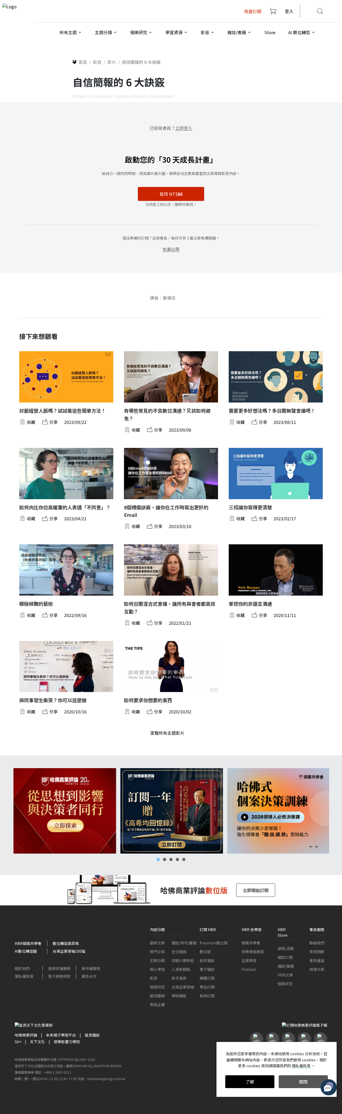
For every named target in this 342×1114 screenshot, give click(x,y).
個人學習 (157, 969)
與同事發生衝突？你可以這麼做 (53, 700)
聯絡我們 (316, 942)
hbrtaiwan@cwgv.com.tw (106, 1078)
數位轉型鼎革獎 (66, 943)
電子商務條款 (59, 976)
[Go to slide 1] (158, 859)
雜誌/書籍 (286, 966)
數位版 (205, 951)
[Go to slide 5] (183, 859)
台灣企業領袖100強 (69, 951)
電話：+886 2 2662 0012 (53, 1072)
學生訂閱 (207, 987)
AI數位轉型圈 (26, 951)
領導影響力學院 (67, 1041)
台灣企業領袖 (183, 987)
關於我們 (22, 968)
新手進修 (179, 978)
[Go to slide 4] (177, 859)
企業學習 (249, 960)
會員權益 (316, 960)
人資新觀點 (181, 969)
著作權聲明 (90, 968)
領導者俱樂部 (253, 951)
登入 (289, 11)
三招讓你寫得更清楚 (250, 507)
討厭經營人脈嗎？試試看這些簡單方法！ (62, 410)
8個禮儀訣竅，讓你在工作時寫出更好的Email (166, 511)
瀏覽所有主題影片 (167, 733)
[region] (171, 811)
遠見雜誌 (92, 1035)
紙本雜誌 (207, 960)
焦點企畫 (157, 1004)
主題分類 (157, 960)
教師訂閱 (207, 995)
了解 (250, 1081)
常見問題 (316, 951)
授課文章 (316, 969)
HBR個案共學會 (28, 943)
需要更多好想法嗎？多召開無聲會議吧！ (272, 410)
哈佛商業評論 (26, 1035)
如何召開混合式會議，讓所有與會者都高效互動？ (169, 607)
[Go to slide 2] (164, 859)
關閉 (303, 1081)
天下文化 (37, 1041)
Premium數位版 (214, 942)
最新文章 (157, 942)
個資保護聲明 (59, 968)
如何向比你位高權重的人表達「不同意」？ (65, 507)
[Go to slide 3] (171, 859)
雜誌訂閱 (285, 957)
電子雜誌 (207, 969)
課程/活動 (286, 948)
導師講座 (179, 995)
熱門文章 (157, 951)
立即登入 (183, 128)
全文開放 (179, 951)
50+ (18, 1041)
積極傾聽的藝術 (36, 603)
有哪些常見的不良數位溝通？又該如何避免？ (167, 414)
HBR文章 (285, 975)
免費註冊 (171, 249)
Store (269, 32)
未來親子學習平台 (61, 1035)
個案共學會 (251, 942)
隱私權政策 (24, 976)
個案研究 (157, 987)
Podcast (249, 969)
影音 (153, 978)
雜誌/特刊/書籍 (184, 942)
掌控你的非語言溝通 (250, 603)
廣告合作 (88, 976)
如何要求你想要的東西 (148, 700)
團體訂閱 (207, 978)
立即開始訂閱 (256, 890)
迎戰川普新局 (183, 960)
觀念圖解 (157, 995)
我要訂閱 (252, 11)
